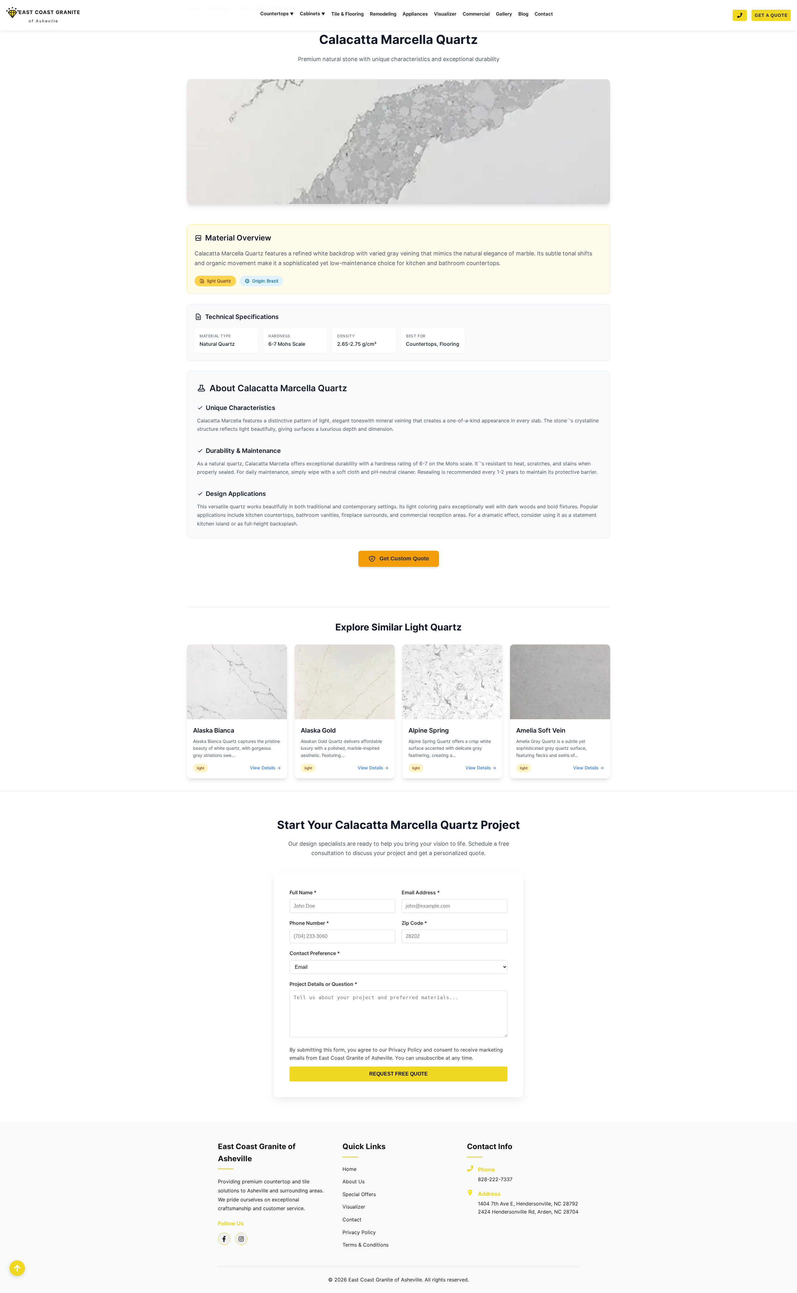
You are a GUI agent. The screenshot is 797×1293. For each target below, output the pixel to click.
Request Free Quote (398, 1074)
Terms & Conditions (365, 1245)
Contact (544, 14)
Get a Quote (771, 15)
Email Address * (421, 892)
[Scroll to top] (17, 1268)
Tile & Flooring (347, 14)
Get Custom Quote (404, 558)
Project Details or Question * (323, 984)
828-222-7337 (495, 1179)
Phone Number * (309, 923)
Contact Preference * (315, 953)
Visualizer (445, 14)
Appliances (415, 14)
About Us (353, 1181)
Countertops (277, 14)
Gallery (504, 14)
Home (349, 1169)
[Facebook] (224, 1239)
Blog (523, 14)
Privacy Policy (359, 1232)
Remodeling (383, 14)
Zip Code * (414, 923)
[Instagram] (241, 1239)
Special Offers (359, 1194)
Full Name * (303, 892)
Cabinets (312, 14)
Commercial (476, 14)
